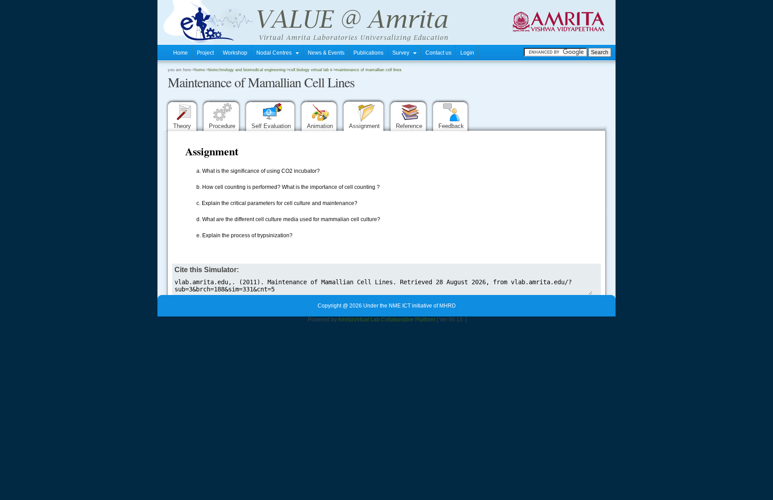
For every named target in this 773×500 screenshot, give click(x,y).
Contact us (438, 53)
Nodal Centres (276, 53)
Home (180, 53)
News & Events (326, 53)
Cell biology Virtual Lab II (310, 70)
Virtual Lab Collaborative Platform (394, 319)
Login (467, 53)
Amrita (345, 319)
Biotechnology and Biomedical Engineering (246, 70)
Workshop (235, 53)
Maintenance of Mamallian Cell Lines (369, 70)
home (200, 70)
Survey (402, 53)
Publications (368, 53)
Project (205, 53)
